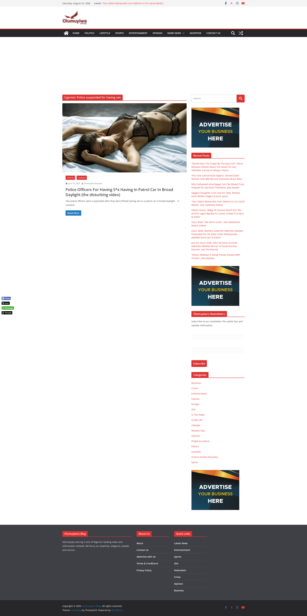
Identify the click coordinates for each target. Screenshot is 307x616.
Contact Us (213, 33)
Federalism (180, 570)
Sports (119, 33)
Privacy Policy (144, 570)
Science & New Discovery (204, 456)
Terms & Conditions (147, 563)
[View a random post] (241, 33)
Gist (193, 409)
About (140, 543)
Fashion (195, 398)
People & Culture (200, 441)
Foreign (70, 178)
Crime (194, 388)
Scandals (82, 178)
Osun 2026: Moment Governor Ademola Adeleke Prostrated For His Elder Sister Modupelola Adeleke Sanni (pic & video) (217, 234)
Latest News (181, 543)
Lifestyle (104, 33)
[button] (183, 33)
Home (76, 33)
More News (174, 33)
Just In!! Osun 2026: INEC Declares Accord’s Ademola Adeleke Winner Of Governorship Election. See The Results (214, 246)
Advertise (195, 33)
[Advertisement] (153, 61)
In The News (198, 414)
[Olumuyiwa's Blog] (66, 33)
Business (196, 383)
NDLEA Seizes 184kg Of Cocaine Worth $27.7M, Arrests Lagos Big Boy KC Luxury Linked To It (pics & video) (217, 213)
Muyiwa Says (198, 430)
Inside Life (196, 419)
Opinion (157, 33)
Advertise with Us (146, 556)
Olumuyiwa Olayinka (93, 183)
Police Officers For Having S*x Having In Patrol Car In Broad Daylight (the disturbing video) (119, 192)
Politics (89, 33)
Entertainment (138, 33)
